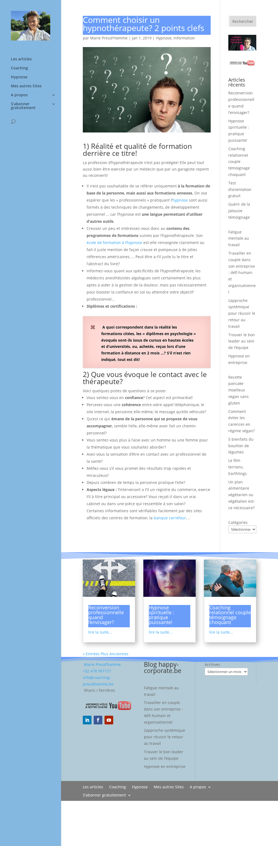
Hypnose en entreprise (164, 766)
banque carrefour (170, 517)
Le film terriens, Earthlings (237, 467)
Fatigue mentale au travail (238, 238)
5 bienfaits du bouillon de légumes (241, 446)
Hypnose (19, 77)
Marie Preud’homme (102, 664)
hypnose (180, 200)
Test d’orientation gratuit (239, 189)
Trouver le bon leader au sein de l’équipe (241, 341)
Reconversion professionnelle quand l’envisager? (106, 614)
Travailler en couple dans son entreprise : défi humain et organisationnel (242, 273)
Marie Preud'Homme (109, 38)
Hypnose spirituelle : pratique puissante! (161, 614)
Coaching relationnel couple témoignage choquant (239, 161)
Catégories (238, 522)
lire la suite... (100, 632)
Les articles (21, 59)
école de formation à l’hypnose (114, 242)
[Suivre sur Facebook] (98, 720)
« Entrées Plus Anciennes (105, 653)
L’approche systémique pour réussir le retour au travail (241, 313)
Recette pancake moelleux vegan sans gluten (238, 390)
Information (184, 38)
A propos (19, 95)
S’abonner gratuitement (23, 106)
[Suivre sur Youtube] (109, 720)
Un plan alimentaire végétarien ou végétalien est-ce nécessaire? (241, 494)
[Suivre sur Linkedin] (87, 720)
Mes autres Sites (26, 86)
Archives (212, 664)
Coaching (19, 68)
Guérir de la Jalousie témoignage (239, 211)
